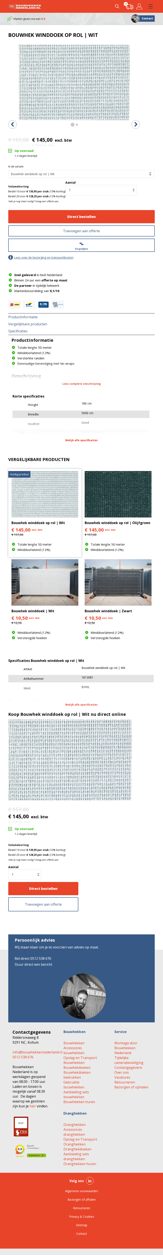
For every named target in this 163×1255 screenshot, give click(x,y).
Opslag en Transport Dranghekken (80, 1142)
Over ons (121, 1072)
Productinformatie (23, 317)
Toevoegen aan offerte (81, 231)
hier (33, 1106)
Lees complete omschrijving (81, 384)
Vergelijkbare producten (27, 324)
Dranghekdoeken (77, 1149)
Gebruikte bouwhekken (73, 1084)
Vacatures (122, 1077)
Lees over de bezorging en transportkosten (43, 257)
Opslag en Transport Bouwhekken (80, 1060)
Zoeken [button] (117, 6)
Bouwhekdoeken (76, 1067)
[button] (150, 6)
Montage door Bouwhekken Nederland (126, 1048)
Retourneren (124, 1082)
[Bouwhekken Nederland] (24, 6)
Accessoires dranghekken (74, 1132)
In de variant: (16, 166)
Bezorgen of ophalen (131, 1087)
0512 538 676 (23, 1057)
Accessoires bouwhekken (73, 1050)
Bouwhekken (73, 1043)
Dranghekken (74, 1124)
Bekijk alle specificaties (81, 440)
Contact (147, 18)
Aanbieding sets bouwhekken (76, 1094)
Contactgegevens (128, 1067)
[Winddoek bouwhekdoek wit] (74, 82)
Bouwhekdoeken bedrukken (76, 1075)
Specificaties (18, 331)
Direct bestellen (81, 216)
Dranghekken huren (79, 1163)
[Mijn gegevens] (140, 6)
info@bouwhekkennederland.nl (37, 1052)
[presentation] (12, 124)
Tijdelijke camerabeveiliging (128, 1060)
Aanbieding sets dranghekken (76, 1156)
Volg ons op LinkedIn (90, 1181)
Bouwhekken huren (79, 1101)
